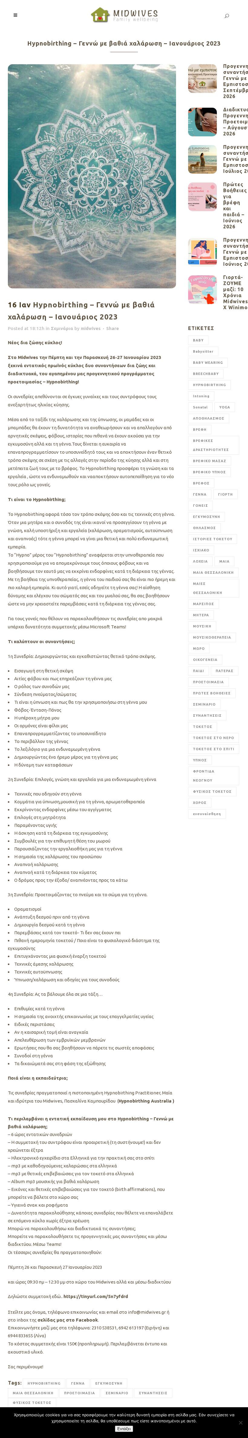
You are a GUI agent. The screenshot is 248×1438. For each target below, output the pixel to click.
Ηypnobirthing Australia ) (146, 1100)
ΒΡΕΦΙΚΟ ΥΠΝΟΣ (209, 472)
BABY (198, 340)
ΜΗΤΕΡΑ (201, 615)
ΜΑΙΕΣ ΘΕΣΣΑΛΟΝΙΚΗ (207, 588)
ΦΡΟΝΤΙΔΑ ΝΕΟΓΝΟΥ (203, 776)
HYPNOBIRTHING (44, 1383)
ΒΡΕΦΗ (200, 429)
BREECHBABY (206, 374)
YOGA (224, 407)
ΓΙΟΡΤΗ (225, 494)
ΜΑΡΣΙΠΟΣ (203, 604)
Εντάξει (124, 1429)
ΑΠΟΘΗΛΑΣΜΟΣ (208, 418)
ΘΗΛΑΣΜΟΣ (204, 528)
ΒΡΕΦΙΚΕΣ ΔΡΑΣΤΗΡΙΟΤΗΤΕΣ (211, 445)
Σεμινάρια (62, 328)
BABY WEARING (208, 362)
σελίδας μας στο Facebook (68, 1319)
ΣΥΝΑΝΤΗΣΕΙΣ (153, 1393)
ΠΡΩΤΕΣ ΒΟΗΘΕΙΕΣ (212, 693)
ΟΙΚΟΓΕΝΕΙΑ (205, 660)
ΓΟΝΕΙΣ (200, 505)
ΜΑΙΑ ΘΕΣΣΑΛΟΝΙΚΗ (33, 1393)
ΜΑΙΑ (224, 561)
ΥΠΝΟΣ (200, 760)
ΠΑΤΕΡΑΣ (224, 671)
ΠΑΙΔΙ (198, 671)
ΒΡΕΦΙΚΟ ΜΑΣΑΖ (209, 461)
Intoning (201, 396)
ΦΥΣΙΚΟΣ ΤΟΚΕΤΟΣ (32, 1403)
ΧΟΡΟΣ (200, 803)
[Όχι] (240, 1423)
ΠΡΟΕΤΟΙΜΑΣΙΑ (79, 1393)
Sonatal (200, 407)
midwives (91, 328)
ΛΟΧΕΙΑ (200, 561)
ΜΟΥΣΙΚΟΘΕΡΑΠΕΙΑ (212, 637)
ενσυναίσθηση (207, 814)
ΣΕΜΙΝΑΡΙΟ (117, 1393)
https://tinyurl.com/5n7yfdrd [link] (96, 1296)
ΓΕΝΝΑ (78, 1383)
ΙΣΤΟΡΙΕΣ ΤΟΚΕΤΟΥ (212, 539)
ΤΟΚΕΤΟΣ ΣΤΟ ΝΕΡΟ (213, 738)
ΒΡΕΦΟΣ (201, 483)
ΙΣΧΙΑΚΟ (201, 550)
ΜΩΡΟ (199, 648)
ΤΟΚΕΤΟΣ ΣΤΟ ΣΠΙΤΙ (213, 749)
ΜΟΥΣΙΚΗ (202, 626)
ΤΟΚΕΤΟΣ (202, 727)
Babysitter (203, 351)
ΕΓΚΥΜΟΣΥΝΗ (108, 1383)
